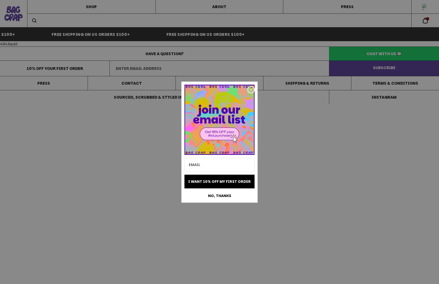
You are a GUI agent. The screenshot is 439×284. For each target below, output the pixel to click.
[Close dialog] (251, 90)
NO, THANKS (219, 195)
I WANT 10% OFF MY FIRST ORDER (219, 181)
